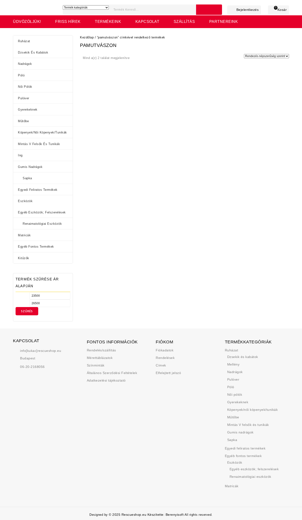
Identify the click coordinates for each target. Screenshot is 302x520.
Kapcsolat (147, 22)
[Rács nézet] (135, 58)
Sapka (27, 178)
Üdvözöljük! (27, 22)
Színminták (96, 365)
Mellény (233, 364)
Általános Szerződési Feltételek (112, 373)
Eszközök (25, 201)
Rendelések (165, 358)
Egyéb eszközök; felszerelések (42, 212)
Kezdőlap (87, 37)
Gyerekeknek (28, 109)
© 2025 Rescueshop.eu (128, 514)
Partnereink (223, 22)
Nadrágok (25, 64)
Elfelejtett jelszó (168, 373)
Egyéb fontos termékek (36, 246)
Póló (21, 75)
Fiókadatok (164, 350)
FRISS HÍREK (68, 22)
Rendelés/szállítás (101, 350)
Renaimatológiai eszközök (42, 223)
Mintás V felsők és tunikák (39, 144)
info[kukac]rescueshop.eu (40, 351)
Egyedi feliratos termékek (38, 189)
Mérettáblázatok (100, 358)
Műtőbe (23, 121)
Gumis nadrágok (30, 167)
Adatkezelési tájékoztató (106, 380)
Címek (161, 365)
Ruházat (24, 41)
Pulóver (23, 98)
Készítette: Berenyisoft (165, 514)
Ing (20, 155)
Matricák (24, 235)
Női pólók (25, 86)
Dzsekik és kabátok (33, 52)
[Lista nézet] (142, 58)
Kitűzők (23, 258)
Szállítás (184, 22)
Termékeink (108, 22)
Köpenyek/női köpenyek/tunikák (42, 132)
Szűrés (27, 311)
